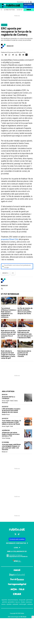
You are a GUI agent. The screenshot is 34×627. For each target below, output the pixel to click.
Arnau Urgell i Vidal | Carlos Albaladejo (10, 401)
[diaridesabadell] (17, 575)
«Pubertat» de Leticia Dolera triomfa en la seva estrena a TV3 (10, 434)
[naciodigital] (17, 570)
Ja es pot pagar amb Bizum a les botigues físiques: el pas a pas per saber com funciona (11, 447)
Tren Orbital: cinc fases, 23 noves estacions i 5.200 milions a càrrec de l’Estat (11, 422)
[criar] (17, 594)
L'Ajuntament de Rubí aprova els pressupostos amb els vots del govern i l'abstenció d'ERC (25, 334)
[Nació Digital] (8, 5)
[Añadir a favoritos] (26, 55)
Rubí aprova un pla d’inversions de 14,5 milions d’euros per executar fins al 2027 (8, 334)
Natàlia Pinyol (6, 414)
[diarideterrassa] (17, 579)
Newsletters (20, 2)
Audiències (6, 430)
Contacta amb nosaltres (17, 539)
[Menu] (1, 9)
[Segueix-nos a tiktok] (18, 534)
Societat (20, 9)
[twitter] (2, 289)
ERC (13, 273)
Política (4, 25)
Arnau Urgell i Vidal (7, 426)
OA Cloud (23, 616)
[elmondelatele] (17, 589)
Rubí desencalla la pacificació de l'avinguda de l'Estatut (24, 353)
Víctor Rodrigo (6, 438)
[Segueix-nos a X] (15, 534)
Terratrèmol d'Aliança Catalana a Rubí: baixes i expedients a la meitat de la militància (8, 312)
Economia (5, 442)
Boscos (4, 394)
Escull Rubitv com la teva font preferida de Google (17, 266)
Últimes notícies (9, 9)
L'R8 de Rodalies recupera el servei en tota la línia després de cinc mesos (11, 410)
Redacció (4, 451)
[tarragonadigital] (17, 584)
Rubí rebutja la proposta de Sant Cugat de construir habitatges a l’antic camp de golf (8, 354)
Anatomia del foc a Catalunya (8, 397)
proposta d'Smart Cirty (10, 239)
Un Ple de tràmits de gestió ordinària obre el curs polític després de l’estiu (25, 310)
